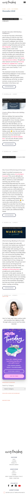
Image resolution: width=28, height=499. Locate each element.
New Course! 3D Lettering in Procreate (13, 170)
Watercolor (6, 101)
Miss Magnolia (6, 47)
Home (4, 9)
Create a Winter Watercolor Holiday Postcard (13, 113)
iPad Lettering (11, 157)
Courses (5, 157)
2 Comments (14, 295)
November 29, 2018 (7, 94)
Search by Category (8, 385)
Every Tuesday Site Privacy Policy (14, 476)
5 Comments (15, 151)
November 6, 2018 (7, 295)
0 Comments (15, 222)
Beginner (5, 99)
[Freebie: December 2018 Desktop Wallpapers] (14, 23)
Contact (14, 472)
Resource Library (14, 464)
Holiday (15, 99)
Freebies (10, 99)
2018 (8, 9)
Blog (14, 459)
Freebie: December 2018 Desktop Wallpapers (12, 32)
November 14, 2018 (7, 222)
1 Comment (15, 94)
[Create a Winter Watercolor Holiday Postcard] (14, 104)
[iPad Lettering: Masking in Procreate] (14, 232)
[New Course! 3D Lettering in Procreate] (14, 161)
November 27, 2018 (7, 151)
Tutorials (19, 99)
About (14, 471)
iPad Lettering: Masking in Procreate (13, 241)
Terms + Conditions (14, 478)
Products (14, 462)
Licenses (14, 474)
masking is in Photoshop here (10, 269)
